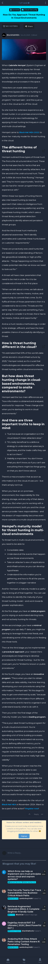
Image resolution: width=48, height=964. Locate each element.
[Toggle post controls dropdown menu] (42, 814)
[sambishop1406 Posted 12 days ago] (4, 940)
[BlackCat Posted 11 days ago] (4, 907)
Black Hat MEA (9, 804)
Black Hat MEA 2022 (29, 132)
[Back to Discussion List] (2, 3)
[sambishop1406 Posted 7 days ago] (4, 891)
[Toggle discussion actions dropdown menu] (45, 3)
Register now (32, 808)
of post (23, 3)
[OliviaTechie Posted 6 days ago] (4, 872)
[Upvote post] (30, 814)
